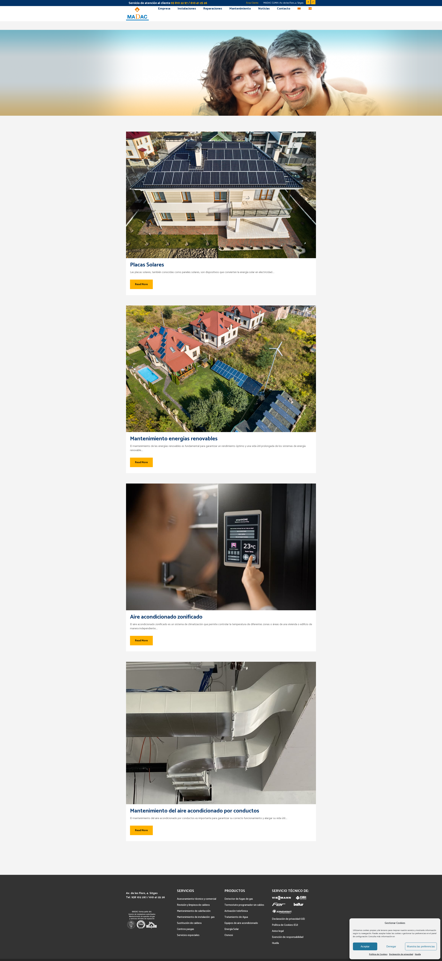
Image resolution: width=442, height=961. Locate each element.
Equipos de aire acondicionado (241, 923)
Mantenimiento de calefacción (193, 911)
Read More (141, 284)
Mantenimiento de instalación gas (196, 917)
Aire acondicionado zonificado (166, 617)
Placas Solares (147, 264)
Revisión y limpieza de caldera (193, 905)
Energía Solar (231, 929)
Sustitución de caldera (189, 923)
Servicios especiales (188, 935)
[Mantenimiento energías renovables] (221, 368)
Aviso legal (278, 931)
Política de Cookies (378, 954)
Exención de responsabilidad (287, 937)
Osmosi (228, 935)
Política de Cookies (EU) (285, 925)
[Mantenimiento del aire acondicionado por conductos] (221, 733)
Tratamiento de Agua (236, 917)
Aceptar (365, 946)
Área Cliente (252, 3)
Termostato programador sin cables (244, 905)
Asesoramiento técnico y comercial (196, 899)
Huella (418, 954)
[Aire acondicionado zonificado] (221, 547)
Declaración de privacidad (401, 954)
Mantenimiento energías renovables (174, 438)
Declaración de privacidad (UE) (288, 919)
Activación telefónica (236, 911)
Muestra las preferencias (421, 946)
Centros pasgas (185, 929)
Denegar (391, 946)
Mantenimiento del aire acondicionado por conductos (194, 810)
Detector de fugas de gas (238, 899)
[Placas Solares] (221, 195)
